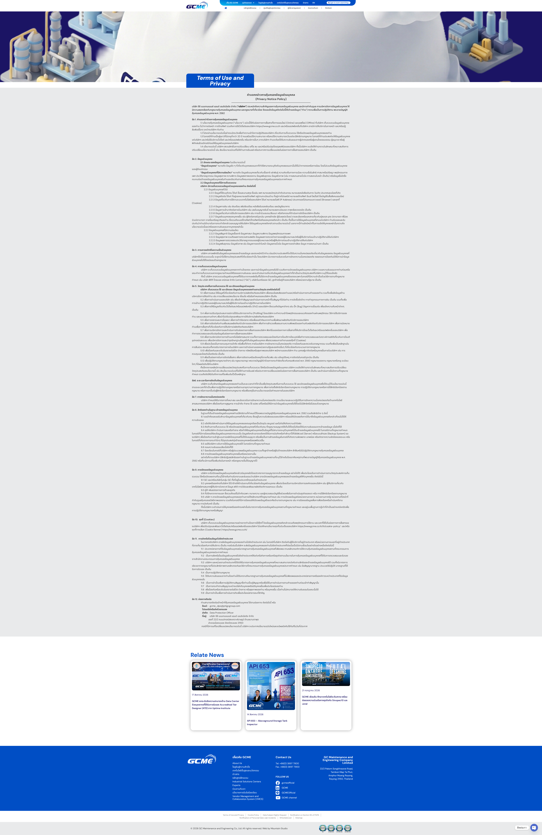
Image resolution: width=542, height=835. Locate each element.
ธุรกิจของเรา (247, 3)
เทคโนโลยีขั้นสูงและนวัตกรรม (288, 3)
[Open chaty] (534, 826)
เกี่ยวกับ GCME (232, 3)
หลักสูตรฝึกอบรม (250, 8)
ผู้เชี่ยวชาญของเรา (294, 8)
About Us (237, 763)
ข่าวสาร (305, 3)
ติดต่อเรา (328, 8)
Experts (236, 785)
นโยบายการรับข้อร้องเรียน (244, 792)
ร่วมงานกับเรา (313, 8)
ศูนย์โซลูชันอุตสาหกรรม (272, 8)
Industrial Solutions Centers (246, 781)
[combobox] (339, 2)
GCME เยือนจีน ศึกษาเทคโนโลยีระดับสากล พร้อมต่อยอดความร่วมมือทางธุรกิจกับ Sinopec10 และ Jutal (325, 700)
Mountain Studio (279, 828)
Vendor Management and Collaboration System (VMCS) (247, 798)
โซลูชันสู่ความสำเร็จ (265, 3)
